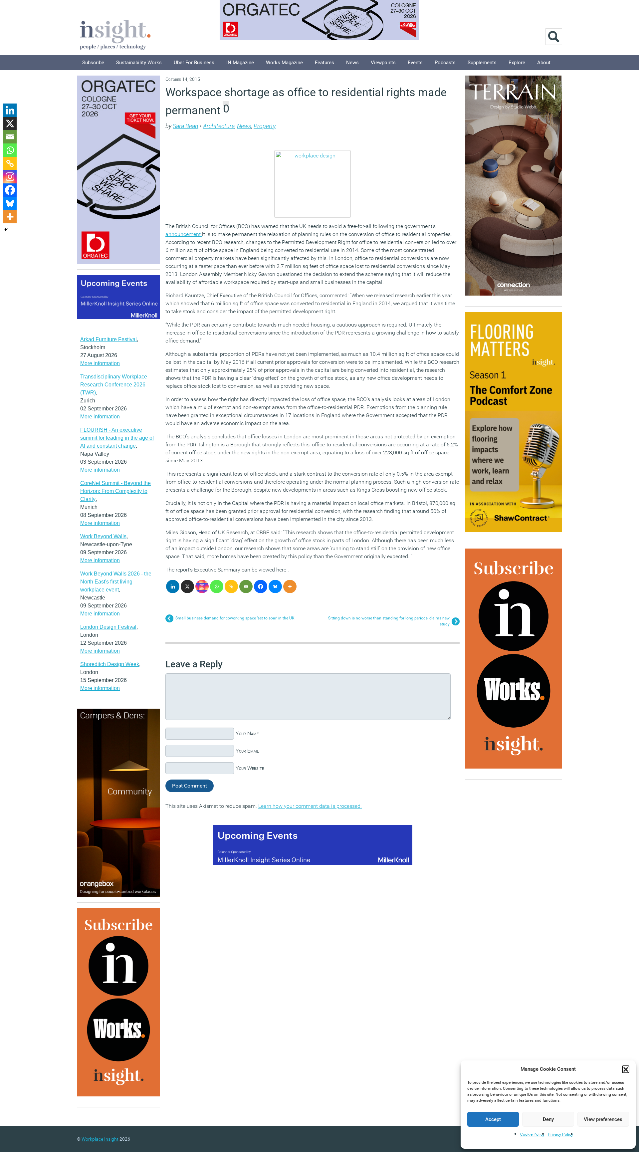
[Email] (246, 586)
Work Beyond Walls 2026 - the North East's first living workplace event (115, 581)
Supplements (482, 63)
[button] (625, 1069)
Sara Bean (185, 125)
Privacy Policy (560, 1134)
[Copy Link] (231, 586)
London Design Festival (108, 627)
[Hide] (6, 229)
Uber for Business (194, 63)
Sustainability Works (139, 63)
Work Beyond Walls (103, 536)
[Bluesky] (275, 586)
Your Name (247, 733)
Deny (548, 1119)
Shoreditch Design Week (109, 664)
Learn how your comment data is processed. (310, 806)
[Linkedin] (172, 586)
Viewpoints (383, 63)
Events (415, 63)
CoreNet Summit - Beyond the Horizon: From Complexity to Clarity (115, 491)
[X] (187, 586)
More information (100, 363)
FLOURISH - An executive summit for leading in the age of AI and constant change (117, 438)
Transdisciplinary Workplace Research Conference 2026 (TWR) (113, 384)
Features (324, 63)
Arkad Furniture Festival (108, 339)
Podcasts (445, 63)
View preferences (603, 1119)
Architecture (219, 125)
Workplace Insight (100, 1139)
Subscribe (93, 63)
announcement (183, 234)
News (352, 63)
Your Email (247, 751)
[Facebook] (260, 586)
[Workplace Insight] (115, 34)
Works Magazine (284, 63)
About (543, 63)
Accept (493, 1119)
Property (265, 125)
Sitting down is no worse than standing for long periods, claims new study (389, 621)
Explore (517, 63)
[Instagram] (202, 586)
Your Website (250, 768)
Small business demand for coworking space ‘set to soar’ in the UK (235, 618)
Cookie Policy (532, 1134)
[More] (290, 586)
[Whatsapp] (216, 586)
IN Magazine (240, 63)
